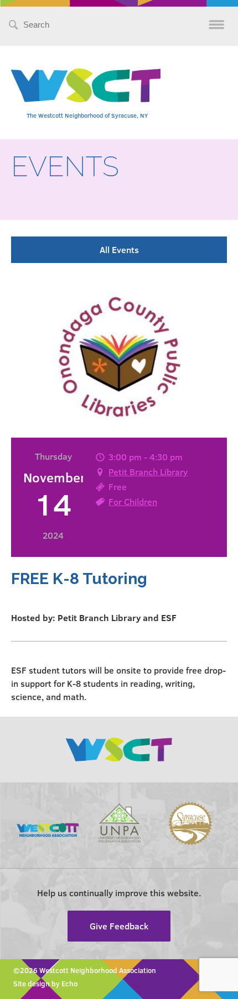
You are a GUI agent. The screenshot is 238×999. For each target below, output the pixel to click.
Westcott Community (86, 85)
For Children (132, 501)
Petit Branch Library (148, 471)
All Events (119, 249)
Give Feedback (119, 926)
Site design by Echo (45, 984)
